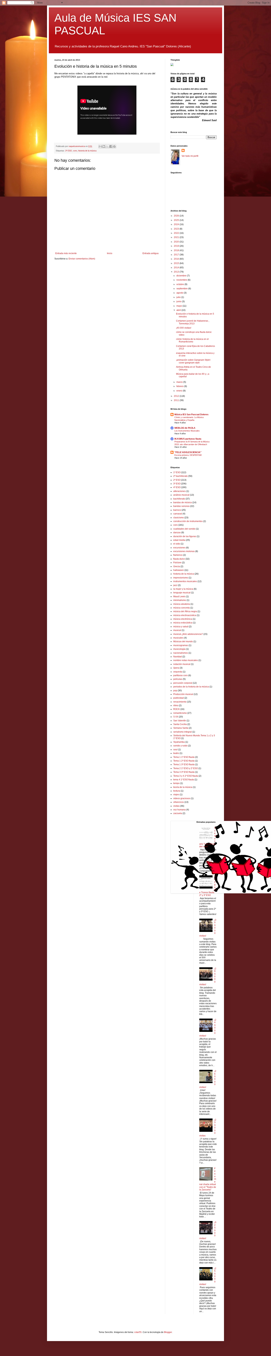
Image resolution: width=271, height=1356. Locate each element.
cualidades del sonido (184, 529)
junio (179, 301)
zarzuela (177, 813)
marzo (179, 382)
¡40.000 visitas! (183, 328)
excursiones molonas (184, 551)
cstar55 (138, 1332)
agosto (180, 293)
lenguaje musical (181, 592)
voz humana (179, 809)
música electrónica (182, 619)
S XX (175, 716)
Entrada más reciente (66, 253)
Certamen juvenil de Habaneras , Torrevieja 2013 (192, 322)
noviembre (182, 280)
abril (178, 310)
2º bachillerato (180, 476)
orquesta (177, 671)
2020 (177, 241)
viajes (176, 794)
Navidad (177, 656)
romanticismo (180, 713)
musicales (178, 638)
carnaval (177, 513)
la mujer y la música (183, 589)
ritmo (175, 705)
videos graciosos (181, 798)
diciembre (181, 275)
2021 (177, 237)
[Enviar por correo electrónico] (100, 146)
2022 (177, 233)
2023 (177, 229)
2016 (177, 259)
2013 (177, 271)
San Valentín (179, 720)
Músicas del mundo (183, 641)
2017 (177, 254)
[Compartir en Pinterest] (114, 146)
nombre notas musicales (185, 660)
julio (178, 297)
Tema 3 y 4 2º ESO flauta (185, 776)
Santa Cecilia (180, 724)
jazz (175, 585)
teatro (176, 753)
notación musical (181, 664)
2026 (177, 215)
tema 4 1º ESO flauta (183, 779)
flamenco (178, 555)
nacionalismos (180, 653)
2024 (177, 224)
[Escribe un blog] (104, 146)
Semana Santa (180, 728)
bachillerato (179, 498)
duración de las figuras (184, 536)
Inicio (109, 253)
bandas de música (182, 502)
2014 (177, 267)
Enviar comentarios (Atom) (82, 258)
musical (177, 630)
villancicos (178, 802)
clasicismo (178, 517)
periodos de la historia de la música (191, 686)
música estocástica (182, 622)
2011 (177, 400)
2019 (177, 246)
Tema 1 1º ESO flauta (183, 757)
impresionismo (180, 577)
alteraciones (179, 491)
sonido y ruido (180, 745)
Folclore (177, 562)
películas (177, 679)
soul (175, 749)
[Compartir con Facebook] (111, 146)
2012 (177, 396)
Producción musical (183, 694)
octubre (180, 284)
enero (179, 390)
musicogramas (180, 645)
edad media (179, 540)
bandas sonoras (181, 506)
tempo (176, 783)
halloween (178, 570)
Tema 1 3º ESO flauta (183, 764)
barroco (177, 510)
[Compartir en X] (107, 146)
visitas (176, 806)
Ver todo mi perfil (190, 156)
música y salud (180, 626)
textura (176, 791)
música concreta (181, 607)
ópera (176, 668)
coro (75, 151)
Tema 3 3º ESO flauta (183, 772)
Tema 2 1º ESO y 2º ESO (185, 768)
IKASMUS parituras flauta (187, 439)
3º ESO (68, 151)
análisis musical (181, 495)
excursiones (179, 547)
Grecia (176, 566)
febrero (180, 386)
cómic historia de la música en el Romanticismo (192, 340)
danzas (177, 532)
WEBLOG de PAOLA (184, 428)
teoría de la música (182, 787)
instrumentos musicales (185, 581)
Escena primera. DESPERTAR (188, 455)
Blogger (168, 1332)
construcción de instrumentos (188, 521)
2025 (177, 220)
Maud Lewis (179, 596)
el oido (176, 543)
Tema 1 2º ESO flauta (183, 761)
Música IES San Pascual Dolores (191, 414)
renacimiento (179, 701)
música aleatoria (181, 604)
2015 (177, 263)
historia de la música (87, 151)
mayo (179, 306)
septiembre (182, 288)
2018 (177, 250)
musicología (179, 649)
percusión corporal (182, 683)
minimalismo (179, 600)
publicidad (178, 698)
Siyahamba (179, 742)
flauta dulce (179, 559)
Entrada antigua (151, 253)
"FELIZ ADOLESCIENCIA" (187, 452)
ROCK (176, 709)
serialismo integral (182, 732)
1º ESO (176, 472)
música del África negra (185, 611)
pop (175, 690)
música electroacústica (184, 615)
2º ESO (176, 480)
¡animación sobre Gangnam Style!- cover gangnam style (193, 361)
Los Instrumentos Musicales (187, 431)
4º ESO (176, 487)
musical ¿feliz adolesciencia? (188, 634)
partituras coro (180, 675)
